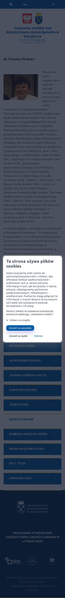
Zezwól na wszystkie (20, 328)
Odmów (38, 336)
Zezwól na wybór (18, 336)
